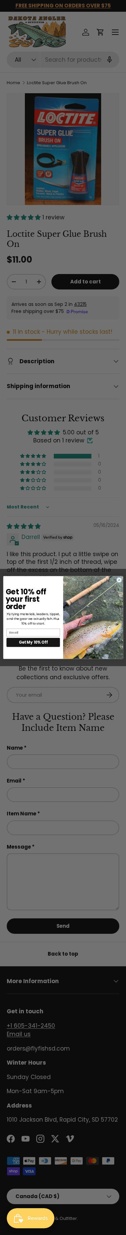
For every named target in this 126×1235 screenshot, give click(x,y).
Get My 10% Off (33, 642)
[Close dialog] (119, 580)
